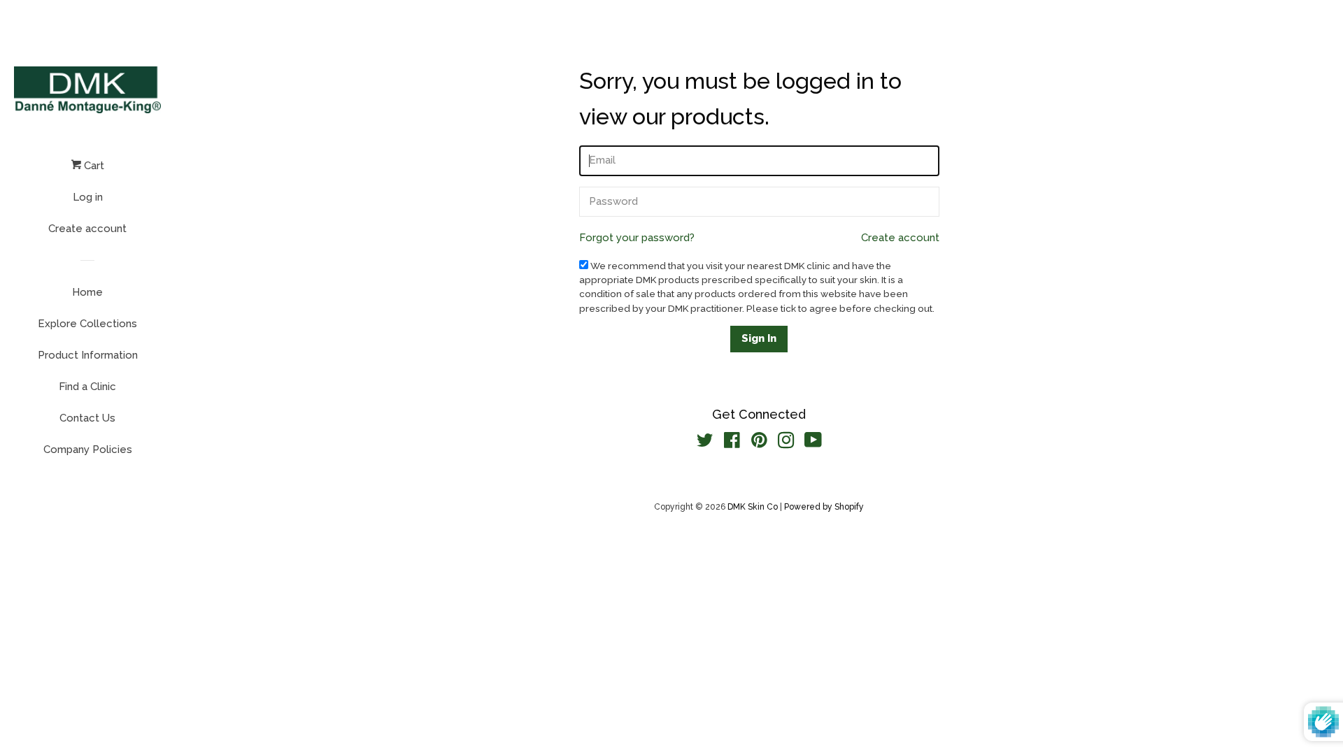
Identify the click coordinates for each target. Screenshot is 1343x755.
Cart (92, 165)
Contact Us (87, 418)
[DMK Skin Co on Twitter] (705, 443)
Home (87, 292)
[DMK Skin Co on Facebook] (732, 443)
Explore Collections (87, 323)
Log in (88, 197)
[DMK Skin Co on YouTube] (813, 443)
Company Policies (87, 449)
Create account (87, 228)
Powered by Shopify (824, 507)
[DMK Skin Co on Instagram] (786, 443)
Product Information (88, 355)
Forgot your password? (637, 237)
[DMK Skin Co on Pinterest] (759, 443)
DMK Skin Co (752, 507)
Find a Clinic (87, 386)
